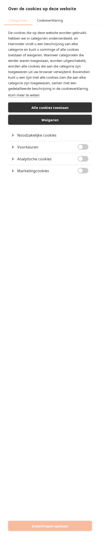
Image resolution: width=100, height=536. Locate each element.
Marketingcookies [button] (33, 170)
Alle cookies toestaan (50, 107)
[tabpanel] (50, 110)
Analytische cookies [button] (34, 159)
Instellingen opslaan (50, 526)
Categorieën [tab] (18, 20)
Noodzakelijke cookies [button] (37, 135)
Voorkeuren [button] (27, 147)
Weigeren (50, 120)
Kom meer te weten (24, 95)
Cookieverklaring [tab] (50, 20)
